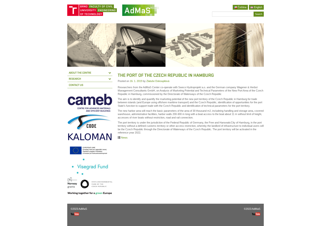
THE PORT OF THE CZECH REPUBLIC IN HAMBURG (166, 75)
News (124, 137)
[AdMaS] (140, 11)
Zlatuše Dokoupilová (157, 81)
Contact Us (76, 85)
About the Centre (80, 72)
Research (75, 78)
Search (258, 14)
